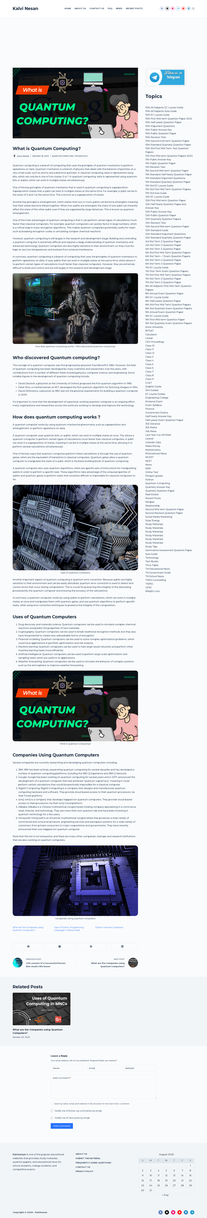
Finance (149, 409)
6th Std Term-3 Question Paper (163, 263)
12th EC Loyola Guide (157, 196)
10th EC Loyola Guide (157, 115)
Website (129, 1068)
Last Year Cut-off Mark (158, 435)
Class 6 (149, 368)
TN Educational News (157, 569)
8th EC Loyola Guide (157, 297)
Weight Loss (152, 591)
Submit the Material (88, 1158)
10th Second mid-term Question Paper (167, 141)
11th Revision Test (155, 167)
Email (92, 1068)
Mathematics (153, 450)
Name (56, 1068)
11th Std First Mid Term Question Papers (168, 189)
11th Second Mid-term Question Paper (167, 170)
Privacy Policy (84, 1171)
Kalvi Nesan (25, 8)
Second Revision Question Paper (164, 513)
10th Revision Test (155, 137)
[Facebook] (162, 8)
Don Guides (152, 390)
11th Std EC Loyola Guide (159, 185)
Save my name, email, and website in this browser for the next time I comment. (92, 1104)
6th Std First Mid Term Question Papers (168, 252)
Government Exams (156, 412)
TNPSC (149, 583)
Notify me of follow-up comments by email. (78, 1110)
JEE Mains (151, 427)
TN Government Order (158, 572)
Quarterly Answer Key (157, 487)
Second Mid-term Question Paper (164, 509)
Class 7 (149, 371)
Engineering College (156, 397)
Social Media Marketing (158, 517)
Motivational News (156, 453)
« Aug (165, 1195)
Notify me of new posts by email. (72, 1117)
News (119, 8)
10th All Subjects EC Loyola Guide (164, 107)
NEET (148, 461)
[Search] (193, 8)
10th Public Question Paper (160, 133)
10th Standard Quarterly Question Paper (168, 144)
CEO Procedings (154, 342)
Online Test (151, 472)
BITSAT (149, 330)
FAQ (110, 8)
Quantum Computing (63, 156)
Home (67, 8)
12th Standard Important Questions (165, 234)
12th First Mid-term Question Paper (165, 200)
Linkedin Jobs (153, 442)
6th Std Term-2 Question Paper (163, 260)
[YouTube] (183, 8)
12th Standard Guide (156, 230)
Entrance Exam (154, 401)
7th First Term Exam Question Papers (166, 271)
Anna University (154, 327)
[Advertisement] (103, 38)
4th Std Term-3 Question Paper (163, 245)
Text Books (151, 561)
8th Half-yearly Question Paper (163, 301)
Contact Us (97, 8)
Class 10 (149, 345)
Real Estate (152, 494)
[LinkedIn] (189, 8)
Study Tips (151, 546)
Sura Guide (151, 554)
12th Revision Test (155, 223)
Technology (81, 156)
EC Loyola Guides (155, 394)
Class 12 (149, 353)
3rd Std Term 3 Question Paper (163, 241)
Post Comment (62, 1126)
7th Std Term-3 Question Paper (163, 282)
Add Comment (62, 1078)
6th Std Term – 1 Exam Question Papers (167, 256)
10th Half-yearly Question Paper (163, 122)
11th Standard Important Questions (165, 178)
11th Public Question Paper (160, 163)
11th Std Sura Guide (156, 193)
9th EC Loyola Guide (156, 316)
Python (149, 479)
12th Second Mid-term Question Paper (167, 226)
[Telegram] (178, 8)
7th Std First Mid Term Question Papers (168, 275)
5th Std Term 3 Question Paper (163, 249)
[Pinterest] (91, 946)
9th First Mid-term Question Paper (165, 319)
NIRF (148, 468)
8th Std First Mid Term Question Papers (168, 304)
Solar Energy (152, 520)
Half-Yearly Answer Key (158, 416)
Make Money (152, 446)
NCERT (149, 457)
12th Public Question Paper (160, 215)
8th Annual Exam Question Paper (164, 293)
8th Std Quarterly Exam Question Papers (168, 308)
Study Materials (154, 524)
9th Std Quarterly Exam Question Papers (168, 323)
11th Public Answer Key (158, 159)
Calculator (151, 334)
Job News (151, 431)
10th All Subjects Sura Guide (161, 111)
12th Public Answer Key (158, 211)
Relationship (152, 505)
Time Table (151, 565)
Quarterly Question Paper (160, 490)
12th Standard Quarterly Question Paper (168, 237)
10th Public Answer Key (158, 129)
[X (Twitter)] (167, 8)
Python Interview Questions (109, 927)
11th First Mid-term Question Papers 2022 (169, 156)
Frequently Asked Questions (93, 1162)
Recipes (149, 502)
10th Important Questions (160, 126)
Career (149, 338)
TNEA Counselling (155, 580)
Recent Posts (134, 8)
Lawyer (149, 438)
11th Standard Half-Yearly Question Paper (168, 174)
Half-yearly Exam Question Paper (164, 420)
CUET (148, 383)
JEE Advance (152, 423)
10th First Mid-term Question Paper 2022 (168, 118)
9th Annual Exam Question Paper (164, 312)
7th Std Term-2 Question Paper (163, 278)
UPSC (148, 587)
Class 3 (149, 356)
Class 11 (149, 349)
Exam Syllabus (153, 405)
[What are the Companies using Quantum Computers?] (41, 1009)
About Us (80, 8)
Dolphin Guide (153, 386)
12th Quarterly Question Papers (163, 219)
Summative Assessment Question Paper (168, 550)
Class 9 (149, 379)
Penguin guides (154, 475)
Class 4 (149, 360)
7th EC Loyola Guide (156, 267)
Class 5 (149, 364)
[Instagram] (173, 8)
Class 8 (149, 375)
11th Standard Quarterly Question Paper (167, 182)
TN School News (154, 576)
